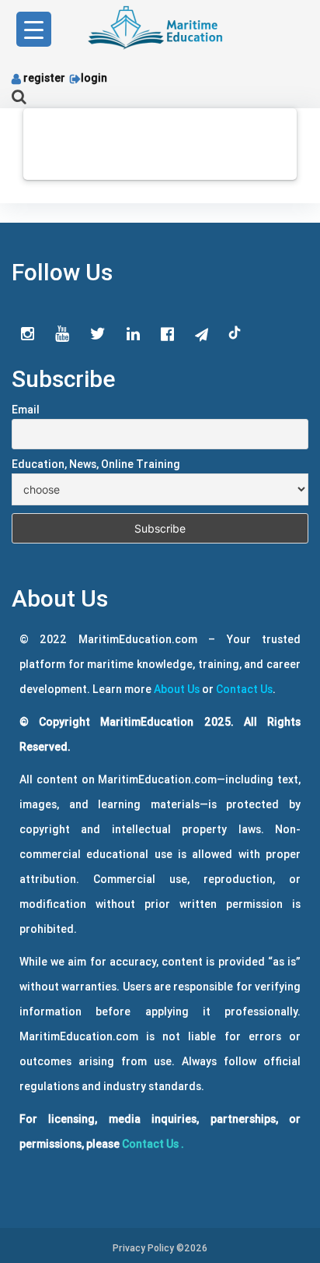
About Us (177, 689)
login (94, 78)
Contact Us (244, 689)
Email (26, 410)
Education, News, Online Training (96, 464)
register (44, 78)
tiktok (235, 333)
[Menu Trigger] (33, 29)
